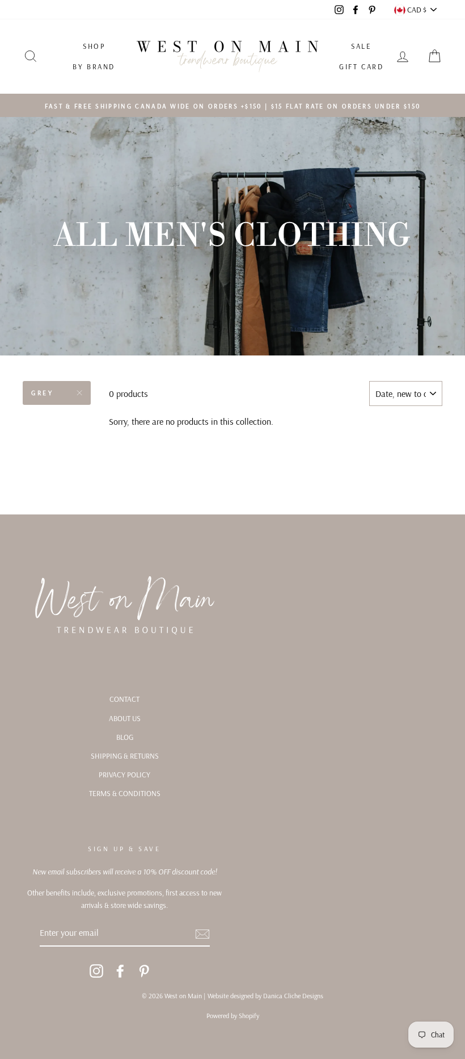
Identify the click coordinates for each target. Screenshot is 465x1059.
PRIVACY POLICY (124, 774)
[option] (232, 105)
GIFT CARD (361, 66)
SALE (361, 46)
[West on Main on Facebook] (120, 971)
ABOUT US (125, 718)
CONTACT (124, 699)
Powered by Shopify (232, 1015)
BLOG (124, 737)
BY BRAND (94, 66)
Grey (42, 392)
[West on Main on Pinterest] (144, 971)
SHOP (94, 46)
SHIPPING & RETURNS (125, 755)
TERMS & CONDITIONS (124, 793)
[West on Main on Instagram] (96, 971)
